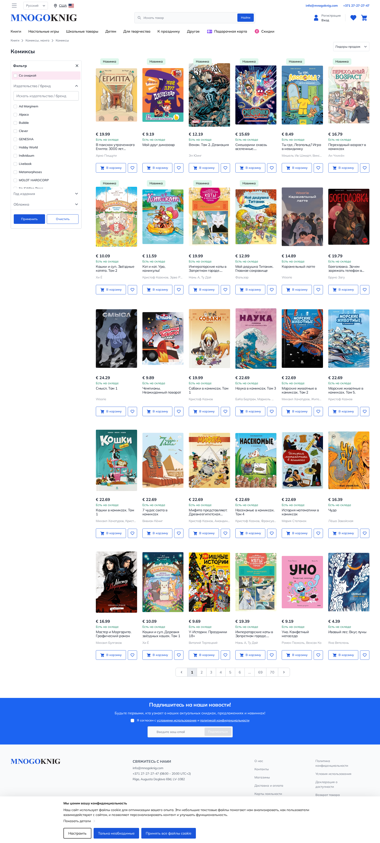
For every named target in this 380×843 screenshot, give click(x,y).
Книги (16, 31)
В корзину (114, 168)
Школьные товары (82, 31)
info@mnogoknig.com (322, 6)
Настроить (77, 833)
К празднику (169, 31)
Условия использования (333, 774)
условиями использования (177, 720)
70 (272, 672)
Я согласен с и (193, 720)
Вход (325, 20)
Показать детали (77, 821)
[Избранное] (353, 17)
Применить (29, 219)
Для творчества (136, 31)
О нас (258, 761)
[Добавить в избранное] (132, 168)
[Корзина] (364, 17)
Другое (193, 31)
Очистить (63, 219)
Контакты (261, 769)
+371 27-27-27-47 (356, 6)
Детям (110, 31)
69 (260, 672)
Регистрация (331, 16)
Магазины (262, 777)
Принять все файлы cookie (168, 833)
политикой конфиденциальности (224, 720)
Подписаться (218, 732)
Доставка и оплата (268, 786)
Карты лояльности (268, 794)
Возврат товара (327, 795)
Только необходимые (116, 833)
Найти (245, 18)
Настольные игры (43, 31)
